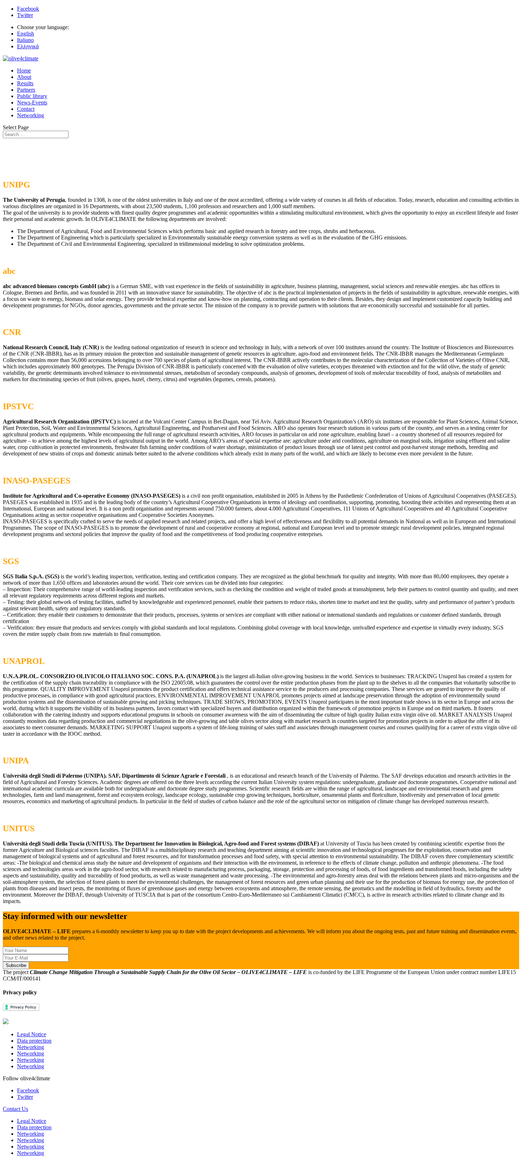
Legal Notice (31, 1034)
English (25, 34)
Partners (26, 90)
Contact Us (15, 1109)
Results (25, 83)
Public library (32, 96)
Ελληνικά (28, 46)
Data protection (34, 1041)
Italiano (25, 40)
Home (24, 70)
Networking (30, 115)
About (24, 77)
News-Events (32, 102)
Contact (25, 109)
